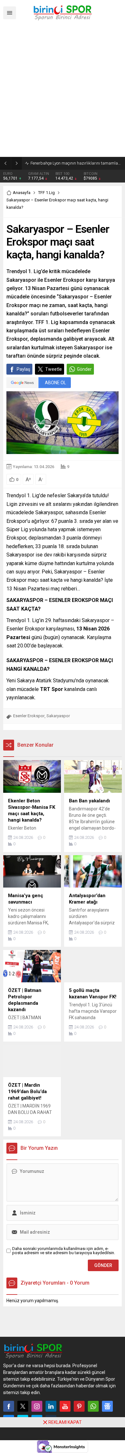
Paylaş (23, 369)
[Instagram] (36, 1406)
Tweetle (53, 369)
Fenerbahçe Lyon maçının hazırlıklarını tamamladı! (76, 163)
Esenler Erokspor (29, 715)
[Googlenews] (107, 1406)
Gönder (84, 369)
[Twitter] (22, 1406)
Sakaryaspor (58, 715)
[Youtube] (65, 1406)
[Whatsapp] (93, 1406)
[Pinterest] (79, 1406)
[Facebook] (8, 1406)
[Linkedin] (51, 1406)
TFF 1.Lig (46, 192)
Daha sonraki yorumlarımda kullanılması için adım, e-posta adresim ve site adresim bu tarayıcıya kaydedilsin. (63, 1250)
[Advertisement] (62, 91)
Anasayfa (21, 192)
